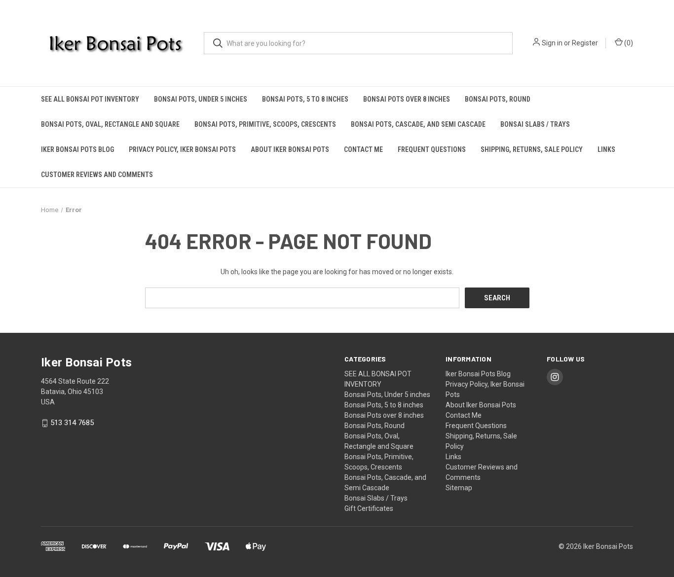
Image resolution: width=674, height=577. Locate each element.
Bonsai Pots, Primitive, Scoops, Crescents (265, 124)
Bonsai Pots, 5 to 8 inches (305, 99)
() (628, 43)
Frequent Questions (432, 149)
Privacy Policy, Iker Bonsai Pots (182, 149)
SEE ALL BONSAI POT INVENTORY (90, 99)
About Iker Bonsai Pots (290, 149)
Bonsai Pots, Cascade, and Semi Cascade (418, 124)
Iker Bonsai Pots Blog (77, 149)
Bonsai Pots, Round (497, 99)
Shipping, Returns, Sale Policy (532, 149)
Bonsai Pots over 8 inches (406, 99)
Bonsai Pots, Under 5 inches (200, 99)
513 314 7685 (72, 423)
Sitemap (459, 488)
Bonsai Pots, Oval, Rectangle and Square (110, 124)
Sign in (552, 43)
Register (585, 43)
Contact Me (363, 149)
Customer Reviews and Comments (97, 175)
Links (606, 149)
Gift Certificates (368, 508)
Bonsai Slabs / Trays (535, 124)
